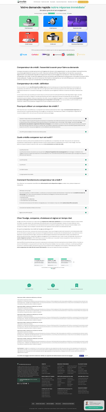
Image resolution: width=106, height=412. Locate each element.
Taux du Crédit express (53, 289)
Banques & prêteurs (61, 378)
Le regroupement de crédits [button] (26, 174)
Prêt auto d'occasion (71, 367)
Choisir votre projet (46, 366)
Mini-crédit (59, 367)
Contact (80, 367)
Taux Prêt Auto (81, 382)
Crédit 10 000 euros (46, 396)
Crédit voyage (70, 370)
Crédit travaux (28, 44)
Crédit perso (60, 373)
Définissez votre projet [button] (25, 190)
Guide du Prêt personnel (77, 289)
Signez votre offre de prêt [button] (26, 212)
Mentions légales (50, 403)
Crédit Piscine (70, 373)
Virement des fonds (46, 382)
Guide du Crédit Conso (46, 385)
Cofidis (58, 385)
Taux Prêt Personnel (82, 379)
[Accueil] (21, 1)
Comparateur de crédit (62, 390)
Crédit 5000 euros (46, 395)
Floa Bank (59, 379)
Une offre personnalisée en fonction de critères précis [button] (33, 131)
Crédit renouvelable (46, 373)
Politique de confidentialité (68, 403)
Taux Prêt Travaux (82, 384)
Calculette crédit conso (62, 392)
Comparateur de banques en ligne (64, 393)
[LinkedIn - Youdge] (24, 384)
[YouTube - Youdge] (26, 384)
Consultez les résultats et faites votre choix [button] (30, 207)
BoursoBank (70, 384)
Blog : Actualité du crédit (47, 378)
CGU (33, 403)
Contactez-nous (29, 289)
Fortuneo (69, 385)
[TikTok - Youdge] (22, 384)
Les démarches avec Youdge (47, 379)
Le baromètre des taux (83, 378)
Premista (69, 381)
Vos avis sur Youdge (82, 370)
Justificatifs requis (46, 381)
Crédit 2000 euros (46, 392)
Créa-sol (69, 382)
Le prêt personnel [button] (24, 149)
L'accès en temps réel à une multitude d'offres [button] (30, 118)
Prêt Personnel (37, 1)
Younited (59, 381)
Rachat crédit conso (82, 390)
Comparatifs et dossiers (47, 384)
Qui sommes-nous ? (82, 366)
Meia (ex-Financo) (61, 382)
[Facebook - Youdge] (18, 384)
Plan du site (58, 403)
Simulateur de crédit (72, 1)
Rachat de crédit (45, 1)
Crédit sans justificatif (71, 366)
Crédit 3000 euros (46, 393)
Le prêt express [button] (23, 159)
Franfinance (70, 378)
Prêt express (44, 367)
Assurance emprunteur (83, 373)
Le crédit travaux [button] (24, 169)
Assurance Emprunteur (61, 1)
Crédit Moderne (70, 379)
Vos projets (52, 1)
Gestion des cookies (40, 403)
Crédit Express (53, 28)
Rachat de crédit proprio (83, 391)
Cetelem (59, 384)
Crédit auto (53, 44)
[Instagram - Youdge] (20, 384)
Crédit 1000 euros (46, 390)
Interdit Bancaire (61, 370)
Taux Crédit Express (82, 381)
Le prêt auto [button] (23, 164)
